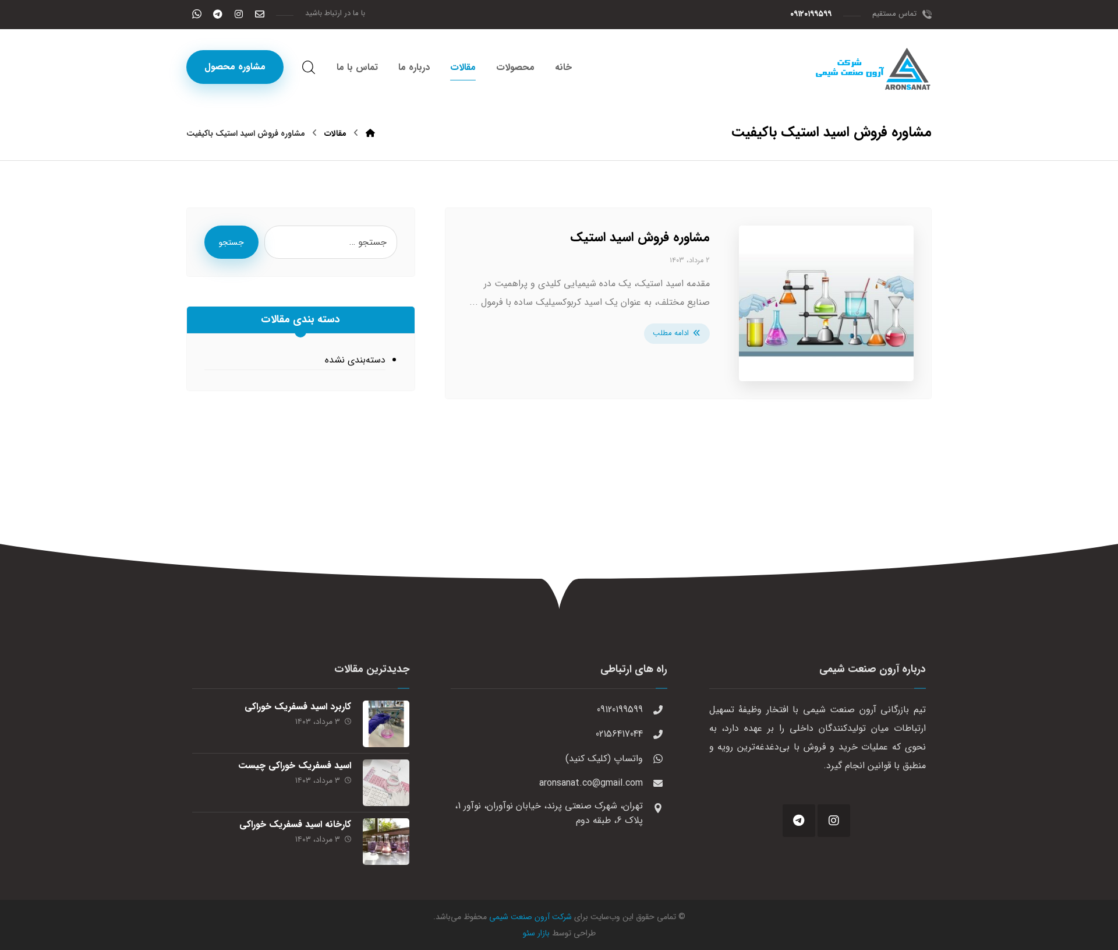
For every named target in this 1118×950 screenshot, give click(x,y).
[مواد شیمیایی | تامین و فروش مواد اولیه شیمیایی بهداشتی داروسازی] (873, 69)
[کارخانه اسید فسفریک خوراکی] (386, 841)
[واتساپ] (196, 14)
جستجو (231, 242)
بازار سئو (536, 933)
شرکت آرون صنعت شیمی (530, 916)
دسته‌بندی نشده (355, 360)
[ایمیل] (259, 14)
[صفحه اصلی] (370, 133)
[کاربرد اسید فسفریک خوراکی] (386, 724)
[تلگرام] (217, 14)
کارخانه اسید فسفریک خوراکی (295, 824)
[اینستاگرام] (238, 14)
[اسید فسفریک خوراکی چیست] (386, 782)
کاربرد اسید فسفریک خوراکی (298, 706)
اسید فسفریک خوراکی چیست (294, 765)
